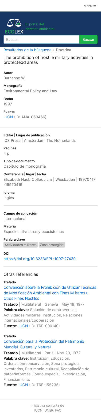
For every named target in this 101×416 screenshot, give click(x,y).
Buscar (88, 39)
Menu (88, 6)
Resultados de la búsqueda (27, 49)
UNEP (48, 410)
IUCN (8, 117)
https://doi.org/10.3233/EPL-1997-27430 (40, 258)
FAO (58, 410)
